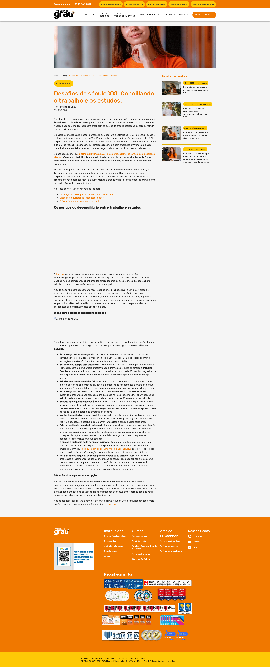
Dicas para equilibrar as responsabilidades (82, 197)
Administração (139, 541)
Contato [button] (183, 15)
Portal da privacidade (170, 541)
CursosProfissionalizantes (124, 15)
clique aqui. (111, 504)
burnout (60, 274)
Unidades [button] (170, 15)
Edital (107, 556)
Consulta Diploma (179, 4)
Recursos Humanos (141, 554)
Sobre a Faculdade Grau (115, 536)
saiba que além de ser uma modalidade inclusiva (106, 449)
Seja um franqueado (111, 4)
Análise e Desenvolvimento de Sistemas (144, 547)
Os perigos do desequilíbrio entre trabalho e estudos (87, 194)
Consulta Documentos (203, 4)
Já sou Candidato (134, 4)
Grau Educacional (148, 15)
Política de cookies (169, 546)
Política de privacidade (171, 551)
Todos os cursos (139, 536)
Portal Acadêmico (156, 4)
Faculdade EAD (87, 15)
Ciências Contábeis (141, 559)
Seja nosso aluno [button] (202, 15)
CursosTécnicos (104, 15)
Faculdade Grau (63, 83)
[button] (118, 536)
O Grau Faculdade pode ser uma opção (80, 201)
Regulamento (110, 551)
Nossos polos (110, 541)
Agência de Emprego (113, 546)
